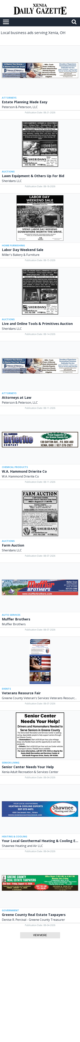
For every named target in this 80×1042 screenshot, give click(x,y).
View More (40, 935)
